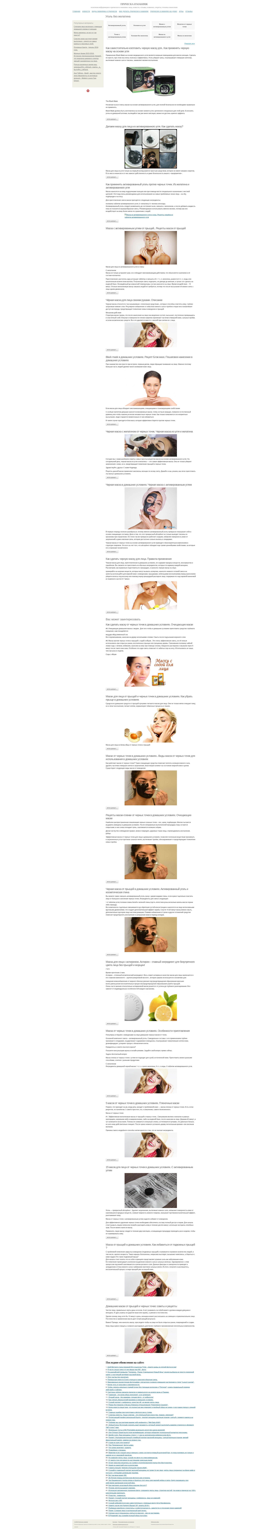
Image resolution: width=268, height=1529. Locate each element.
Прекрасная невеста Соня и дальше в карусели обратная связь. (133, 1379)
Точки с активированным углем (117, 35)
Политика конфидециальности (120, 1524)
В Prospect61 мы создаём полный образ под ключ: (127, 1515)
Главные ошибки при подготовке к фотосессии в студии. (130, 1412)
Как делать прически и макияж (133, 11)
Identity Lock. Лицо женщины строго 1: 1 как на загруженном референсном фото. (139, 1435)
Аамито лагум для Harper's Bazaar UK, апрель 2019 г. (129, 1505)
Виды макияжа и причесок (104, 11)
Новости (86, 11)
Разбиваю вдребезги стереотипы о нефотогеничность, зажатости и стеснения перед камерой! (145, 1508)
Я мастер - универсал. (117, 1495)
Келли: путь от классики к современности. (124, 1384)
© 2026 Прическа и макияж (81, 1522)
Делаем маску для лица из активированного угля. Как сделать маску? (144, 126)
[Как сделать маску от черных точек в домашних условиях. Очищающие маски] (151, 672)
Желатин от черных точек (184, 25)
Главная (76, 11)
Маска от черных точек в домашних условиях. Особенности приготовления (148, 1030)
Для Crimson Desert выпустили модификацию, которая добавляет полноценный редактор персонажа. (147, 1432)
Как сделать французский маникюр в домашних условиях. (130, 1399)
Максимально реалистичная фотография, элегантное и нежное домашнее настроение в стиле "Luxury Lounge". (151, 1382)
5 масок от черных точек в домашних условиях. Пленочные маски (142, 1103)
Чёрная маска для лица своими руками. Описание (134, 300)
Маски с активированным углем (162, 25)
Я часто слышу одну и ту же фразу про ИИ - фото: (127, 1369)
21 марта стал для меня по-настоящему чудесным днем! (130, 1460)
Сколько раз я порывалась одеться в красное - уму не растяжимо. (134, 1513)
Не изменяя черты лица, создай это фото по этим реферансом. (133, 1457)
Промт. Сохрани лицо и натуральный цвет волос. (127, 1510)
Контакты (115, 1522)
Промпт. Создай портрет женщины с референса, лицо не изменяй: (134, 1498)
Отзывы (189, 11)
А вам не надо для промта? (119, 1442)
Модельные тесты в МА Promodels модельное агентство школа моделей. (136, 1430)
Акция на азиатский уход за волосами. (123, 1465)
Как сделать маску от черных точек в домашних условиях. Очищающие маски (149, 624)
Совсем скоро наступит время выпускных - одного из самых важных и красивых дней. (85, 41)
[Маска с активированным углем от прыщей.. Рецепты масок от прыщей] (151, 247)
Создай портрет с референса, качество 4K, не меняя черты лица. (133, 1402)
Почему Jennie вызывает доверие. (121, 1488)
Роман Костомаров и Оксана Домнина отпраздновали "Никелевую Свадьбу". (138, 1405)
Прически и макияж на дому (163, 11)
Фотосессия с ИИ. (115, 1500)
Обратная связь (155, 1522)
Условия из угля (139, 25)
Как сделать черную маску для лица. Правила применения (139, 558)
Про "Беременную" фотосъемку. (121, 1445)
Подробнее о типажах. (117, 1450)
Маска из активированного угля (162, 35)
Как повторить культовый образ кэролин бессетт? (127, 1485)
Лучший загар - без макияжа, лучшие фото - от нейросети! (130, 1397)
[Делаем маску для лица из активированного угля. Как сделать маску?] (151, 148)
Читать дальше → (112, 119)
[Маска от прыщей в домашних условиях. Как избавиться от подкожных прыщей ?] (151, 1284)
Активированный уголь (117, 25)
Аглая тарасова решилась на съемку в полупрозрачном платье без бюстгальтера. (140, 1462)
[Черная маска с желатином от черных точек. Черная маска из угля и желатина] (151, 445)
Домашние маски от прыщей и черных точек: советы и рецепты (141, 1306)
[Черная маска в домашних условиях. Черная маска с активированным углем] (151, 508)
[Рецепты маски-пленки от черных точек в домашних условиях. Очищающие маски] (151, 861)
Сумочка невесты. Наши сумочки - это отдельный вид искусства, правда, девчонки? (140, 1415)
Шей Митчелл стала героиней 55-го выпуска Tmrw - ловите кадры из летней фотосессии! (142, 1367)
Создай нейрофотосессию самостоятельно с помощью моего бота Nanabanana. (139, 1503)
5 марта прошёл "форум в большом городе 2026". (127, 1467)
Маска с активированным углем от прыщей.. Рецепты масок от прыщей (146, 228)
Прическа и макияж (134, 4)
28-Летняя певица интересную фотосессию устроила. (129, 1478)
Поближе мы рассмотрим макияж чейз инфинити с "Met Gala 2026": (134, 1422)
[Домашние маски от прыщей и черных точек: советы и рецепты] (151, 1340)
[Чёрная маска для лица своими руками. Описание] (151, 334)
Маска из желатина (185, 36)
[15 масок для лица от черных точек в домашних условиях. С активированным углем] (151, 1190)
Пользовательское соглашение (126, 1522)
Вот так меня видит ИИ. (117, 1475)
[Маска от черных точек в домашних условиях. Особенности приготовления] (151, 1081)
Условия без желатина (139, 36)
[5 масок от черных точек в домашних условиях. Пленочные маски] (151, 1145)
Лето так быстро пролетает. (118, 1377)
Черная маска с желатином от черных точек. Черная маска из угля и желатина (149, 431)
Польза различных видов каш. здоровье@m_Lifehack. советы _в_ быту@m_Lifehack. (87, 67)
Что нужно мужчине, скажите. (119, 1447)
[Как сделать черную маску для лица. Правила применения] (151, 595)
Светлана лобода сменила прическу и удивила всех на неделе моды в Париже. (138, 1392)
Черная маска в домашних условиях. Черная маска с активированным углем (149, 484)
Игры (181, 11)
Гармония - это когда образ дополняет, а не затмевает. (129, 1394)
